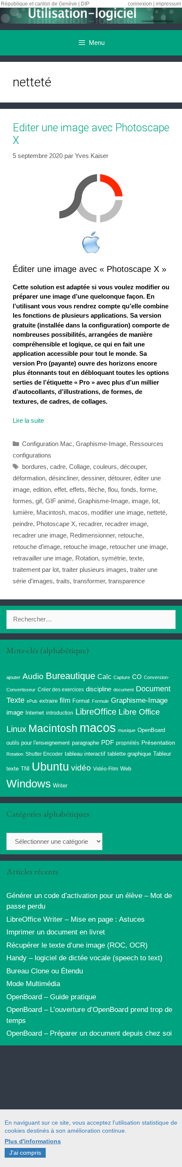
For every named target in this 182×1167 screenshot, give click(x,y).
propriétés (127, 743)
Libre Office (139, 711)
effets (77, 489)
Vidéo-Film (105, 769)
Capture (121, 677)
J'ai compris (25, 1152)
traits (63, 581)
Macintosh (50, 512)
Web (125, 769)
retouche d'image (36, 546)
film (65, 700)
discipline (98, 689)
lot (155, 500)
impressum (168, 4)
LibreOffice (95, 711)
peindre (23, 523)
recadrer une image (39, 535)
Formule (100, 701)
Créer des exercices (61, 690)
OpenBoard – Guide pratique (51, 997)
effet (60, 489)
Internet (34, 713)
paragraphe (85, 743)
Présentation (158, 742)
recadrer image (126, 523)
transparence (126, 581)
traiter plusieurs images (94, 569)
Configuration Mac (47, 443)
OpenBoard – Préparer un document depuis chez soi (89, 1033)
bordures (34, 466)
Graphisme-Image (101, 443)
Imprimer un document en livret (55, 932)
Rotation (86, 558)
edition (42, 489)
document (123, 689)
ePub (32, 701)
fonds (128, 489)
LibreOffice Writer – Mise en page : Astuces (75, 919)
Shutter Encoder (44, 754)
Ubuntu (50, 766)
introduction (59, 713)
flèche (96, 489)
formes (22, 500)
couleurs (105, 466)
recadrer (90, 523)
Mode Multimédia (33, 984)
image (140, 500)
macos (78, 512)
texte (136, 558)
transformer (89, 581)
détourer (119, 478)
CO (137, 677)
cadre (58, 466)
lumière (23, 512)
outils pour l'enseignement (38, 743)
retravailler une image (42, 558)
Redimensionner (92, 535)
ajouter (13, 677)
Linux (16, 729)
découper (133, 466)
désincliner (63, 478)
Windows (28, 783)
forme (148, 489)
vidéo (81, 767)
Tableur (162, 754)
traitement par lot (36, 569)
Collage (79, 466)
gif (39, 500)
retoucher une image (138, 546)
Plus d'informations (33, 1141)
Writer (60, 785)
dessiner (93, 478)
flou (113, 489)
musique (126, 730)
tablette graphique (129, 754)
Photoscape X (55, 523)
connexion (140, 4)
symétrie (114, 558)
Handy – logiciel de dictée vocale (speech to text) (84, 958)
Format (81, 701)
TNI (25, 768)
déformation (29, 478)
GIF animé (59, 500)
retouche (130, 535)
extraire (48, 701)
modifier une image (117, 512)
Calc (104, 676)
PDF (107, 742)
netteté (156, 512)
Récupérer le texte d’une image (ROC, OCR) (77, 945)
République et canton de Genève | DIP (45, 4)
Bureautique (70, 676)
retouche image (84, 546)
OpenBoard (151, 730)
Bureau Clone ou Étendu (44, 971)
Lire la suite (28, 420)
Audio (33, 676)
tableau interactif (85, 754)
